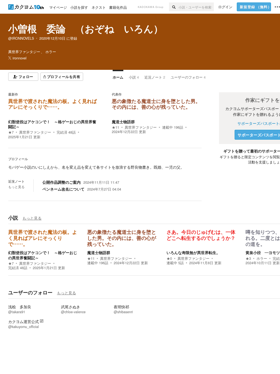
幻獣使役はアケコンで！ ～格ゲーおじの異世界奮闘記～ (52, 124)
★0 (169, 258)
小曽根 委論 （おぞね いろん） (85, 28)
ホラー (261, 258)
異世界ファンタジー (35, 132)
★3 (248, 258)
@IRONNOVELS (21, 38)
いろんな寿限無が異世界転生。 (193, 252)
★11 (115, 127)
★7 (11, 132)
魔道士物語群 (123, 121)
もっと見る (16, 187)
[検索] (174, 6)
